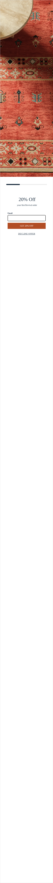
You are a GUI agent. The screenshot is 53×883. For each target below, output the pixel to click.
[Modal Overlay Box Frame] (26, 441)
